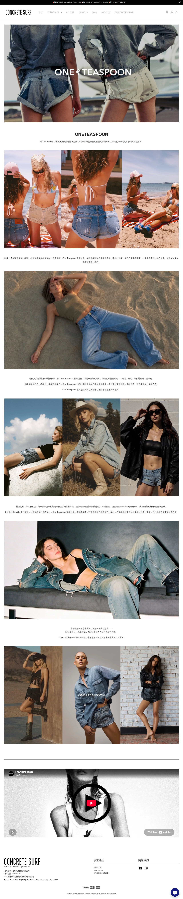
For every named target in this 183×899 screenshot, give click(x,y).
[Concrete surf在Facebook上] (140, 869)
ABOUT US (106, 12)
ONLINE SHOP (53, 12)
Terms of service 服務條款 (75, 893)
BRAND (82, 12)
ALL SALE (70, 12)
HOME (40, 12)
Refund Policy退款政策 (108, 893)
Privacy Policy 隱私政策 (92, 893)
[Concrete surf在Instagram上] (146, 869)
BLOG (94, 12)
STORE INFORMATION (124, 12)
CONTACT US (98, 870)
